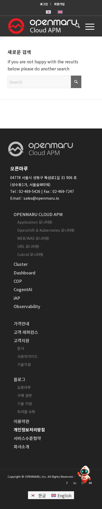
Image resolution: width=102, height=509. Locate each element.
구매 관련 (24, 395)
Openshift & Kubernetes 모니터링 (46, 230)
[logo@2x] (42, 26)
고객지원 (21, 340)
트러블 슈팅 (26, 411)
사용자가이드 (27, 356)
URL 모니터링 (28, 246)
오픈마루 (24, 387)
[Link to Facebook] (67, 483)
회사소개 (21, 446)
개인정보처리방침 (29, 429)
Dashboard (24, 272)
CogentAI (23, 289)
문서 (20, 348)
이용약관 (21, 421)
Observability (27, 306)
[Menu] (87, 26)
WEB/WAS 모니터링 (33, 238)
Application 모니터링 (34, 222)
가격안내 (21, 323)
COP (18, 281)
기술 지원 (24, 403)
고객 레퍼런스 (26, 332)
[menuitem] (44, 4)
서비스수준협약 (27, 438)
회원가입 (59, 4)
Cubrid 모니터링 (30, 254)
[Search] (75, 26)
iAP (17, 298)
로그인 (44, 4)
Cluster (21, 264)
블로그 (19, 379)
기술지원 (24, 364)
